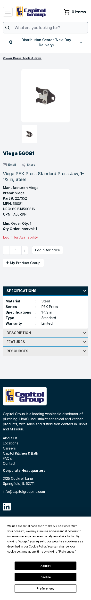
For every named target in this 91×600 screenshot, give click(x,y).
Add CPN (19, 214)
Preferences (45, 588)
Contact (9, 463)
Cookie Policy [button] (37, 546)
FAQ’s (7, 458)
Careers (9, 448)
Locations (10, 443)
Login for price (47, 250)
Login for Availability (20, 237)
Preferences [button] (66, 551)
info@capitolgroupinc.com (24, 491)
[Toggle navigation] (8, 12)
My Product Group (25, 263)
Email (12, 164)
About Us (10, 438)
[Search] (7, 27)
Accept (46, 566)
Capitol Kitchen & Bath (20, 453)
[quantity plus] (24, 250)
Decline (46, 577)
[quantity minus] (6, 250)
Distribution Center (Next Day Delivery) (46, 42)
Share (31, 164)
